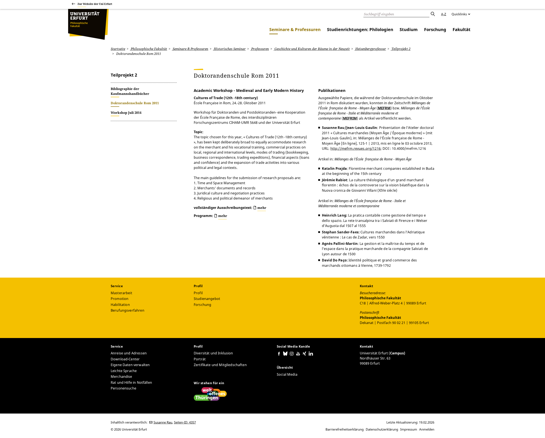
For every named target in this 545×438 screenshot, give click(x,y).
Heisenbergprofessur (370, 49)
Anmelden (426, 429)
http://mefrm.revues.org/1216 (355, 148)
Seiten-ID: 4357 (185, 422)
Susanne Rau (162, 422)
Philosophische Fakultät (148, 49)
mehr (261, 207)
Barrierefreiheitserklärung (345, 429)
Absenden (432, 14)
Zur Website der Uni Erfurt (94, 4)
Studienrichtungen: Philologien (360, 29)
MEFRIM (350, 118)
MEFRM (384, 108)
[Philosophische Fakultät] (88, 24)
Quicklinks (459, 14)
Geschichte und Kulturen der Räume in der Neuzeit (312, 49)
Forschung (435, 29)
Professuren (259, 49)
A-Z (443, 14)
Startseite (118, 49)
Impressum (408, 429)
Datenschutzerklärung (382, 429)
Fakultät (461, 29)
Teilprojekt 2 (400, 49)
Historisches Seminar (229, 49)
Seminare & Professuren (295, 29)
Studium (409, 29)
